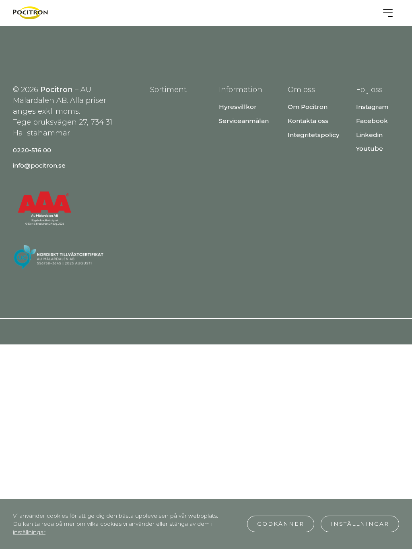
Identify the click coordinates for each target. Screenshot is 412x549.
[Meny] (388, 13)
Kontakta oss (308, 121)
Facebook (372, 121)
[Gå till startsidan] (30, 13)
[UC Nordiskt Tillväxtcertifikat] (73, 268)
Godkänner (280, 523)
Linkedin (369, 135)
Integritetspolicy (313, 135)
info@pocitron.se (39, 165)
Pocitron (56, 89)
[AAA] (45, 238)
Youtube (369, 148)
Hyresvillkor (238, 107)
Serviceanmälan (244, 121)
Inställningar (360, 523)
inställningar (29, 532)
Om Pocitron (308, 107)
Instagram (372, 107)
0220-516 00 (32, 150)
